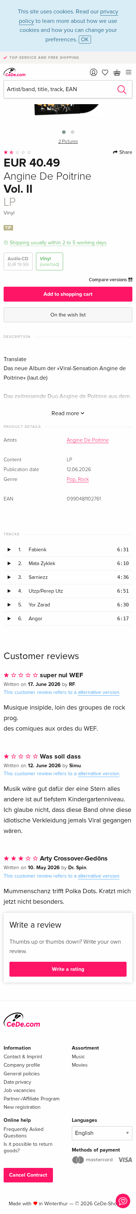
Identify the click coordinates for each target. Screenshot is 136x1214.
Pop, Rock (78, 479)
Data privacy (17, 1082)
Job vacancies (20, 1090)
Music (78, 1057)
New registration (22, 1107)
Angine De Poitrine (88, 440)
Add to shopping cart (68, 294)
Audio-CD (18, 261)
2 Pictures (68, 141)
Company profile (22, 1065)
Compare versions (108, 280)
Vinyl (49, 261)
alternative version (98, 692)
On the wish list (68, 315)
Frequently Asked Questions (24, 1132)
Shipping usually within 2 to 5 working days (58, 243)
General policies (22, 1074)
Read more (66, 413)
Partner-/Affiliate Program (31, 1099)
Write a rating (68, 969)
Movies (80, 1065)
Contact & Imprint (23, 1057)
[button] (63, 132)
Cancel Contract (28, 1175)
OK (85, 39)
